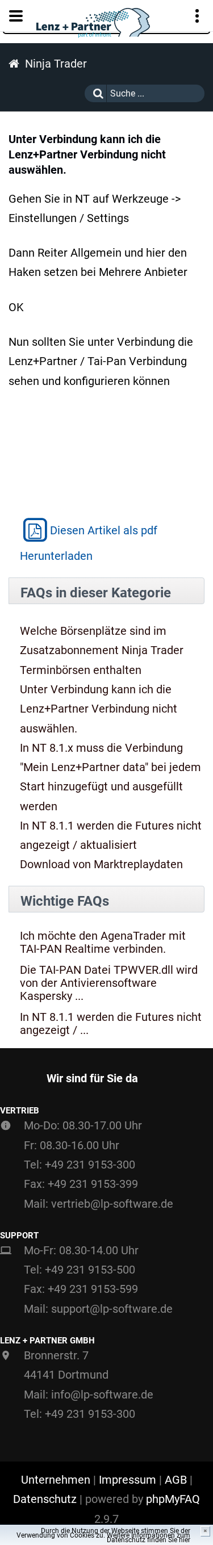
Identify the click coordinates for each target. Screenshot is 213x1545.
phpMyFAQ (173, 1499)
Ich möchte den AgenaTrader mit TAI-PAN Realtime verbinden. (103, 942)
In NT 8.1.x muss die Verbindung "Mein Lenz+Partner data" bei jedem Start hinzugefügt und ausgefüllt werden (110, 777)
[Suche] (95, 93)
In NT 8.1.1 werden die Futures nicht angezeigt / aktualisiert (111, 835)
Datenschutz (45, 1499)
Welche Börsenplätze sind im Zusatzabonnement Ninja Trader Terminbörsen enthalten (101, 650)
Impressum (127, 1480)
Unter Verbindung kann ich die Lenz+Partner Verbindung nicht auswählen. (98, 709)
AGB (176, 1480)
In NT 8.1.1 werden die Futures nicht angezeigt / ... (111, 1024)
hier (184, 1540)
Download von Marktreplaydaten (101, 864)
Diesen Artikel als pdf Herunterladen (88, 543)
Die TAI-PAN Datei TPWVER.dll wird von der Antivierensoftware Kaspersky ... (109, 983)
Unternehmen (55, 1480)
